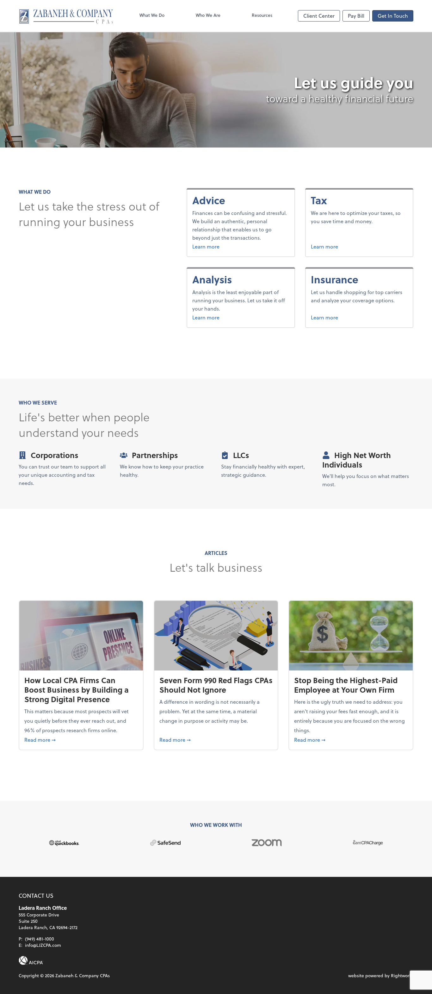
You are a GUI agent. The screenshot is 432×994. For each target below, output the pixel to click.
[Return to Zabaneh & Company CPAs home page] (66, 16)
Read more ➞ (81, 739)
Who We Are (208, 15)
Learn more (221, 246)
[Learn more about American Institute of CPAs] (31, 960)
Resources (262, 15)
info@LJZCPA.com (43, 945)
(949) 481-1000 (39, 938)
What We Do (151, 15)
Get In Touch (393, 15)
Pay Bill (356, 15)
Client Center (319, 15)
